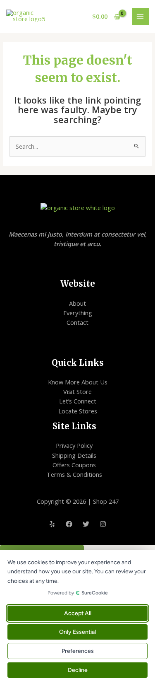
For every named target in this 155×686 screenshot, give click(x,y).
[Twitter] (86, 524)
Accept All (77, 613)
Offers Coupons (74, 465)
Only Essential (77, 631)
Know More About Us (77, 382)
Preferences (78, 651)
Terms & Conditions (74, 474)
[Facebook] (69, 524)
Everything (77, 313)
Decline (78, 670)
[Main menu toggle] (140, 16)
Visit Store (77, 391)
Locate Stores (77, 411)
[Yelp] (52, 524)
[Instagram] (103, 524)
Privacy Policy (74, 445)
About (77, 303)
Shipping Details (74, 455)
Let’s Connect (77, 401)
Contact (77, 322)
